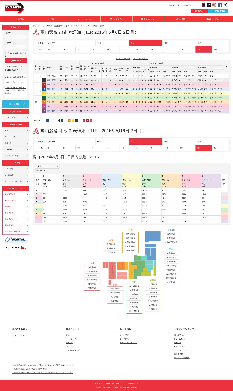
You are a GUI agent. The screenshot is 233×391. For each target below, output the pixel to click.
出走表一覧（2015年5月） (74, 26)
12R (215, 49)
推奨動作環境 (133, 383)
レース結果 (9, 175)
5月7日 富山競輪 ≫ (140, 59)
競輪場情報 (9, 225)
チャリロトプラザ (11, 156)
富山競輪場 (58, 26)
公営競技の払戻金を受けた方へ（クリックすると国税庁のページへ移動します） (42, 373)
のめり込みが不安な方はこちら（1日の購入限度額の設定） (15, 90)
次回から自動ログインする (15, 54)
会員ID (8, 33)
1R (49, 49)
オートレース (10, 137)
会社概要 (107, 383)
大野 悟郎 (53, 111)
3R (78, 49)
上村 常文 (53, 98)
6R (122, 49)
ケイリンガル (10, 213)
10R (181, 49)
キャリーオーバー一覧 (13, 181)
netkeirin (8, 207)
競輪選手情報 (10, 194)
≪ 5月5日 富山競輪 (123, 59)
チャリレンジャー (12, 219)
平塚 (99, 43)
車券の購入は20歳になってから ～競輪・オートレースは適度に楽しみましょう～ (44, 365)
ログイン (18, 60)
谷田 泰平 (53, 102)
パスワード (10, 43)
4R (93, 49)
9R (167, 49)
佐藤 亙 (53, 93)
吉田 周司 (53, 89)
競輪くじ (8, 143)
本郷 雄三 (53, 76)
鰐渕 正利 (53, 80)
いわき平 (51, 43)
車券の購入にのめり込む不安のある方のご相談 (30, 369)
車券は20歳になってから (14, 82)
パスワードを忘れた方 (13, 66)
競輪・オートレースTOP (42, 26)
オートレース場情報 (12, 231)
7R (137, 49)
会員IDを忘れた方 (11, 70)
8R (152, 49)
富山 (132, 43)
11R (198, 49)
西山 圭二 (53, 106)
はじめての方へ (175, 5)
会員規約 (98, 383)
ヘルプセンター (190, 5)
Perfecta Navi (10, 200)
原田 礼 (53, 85)
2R (64, 49)
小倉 (199, 43)
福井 (166, 43)
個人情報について (119, 383)
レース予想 (9, 169)
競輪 (6, 130)
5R (108, 49)
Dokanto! (8, 149)
